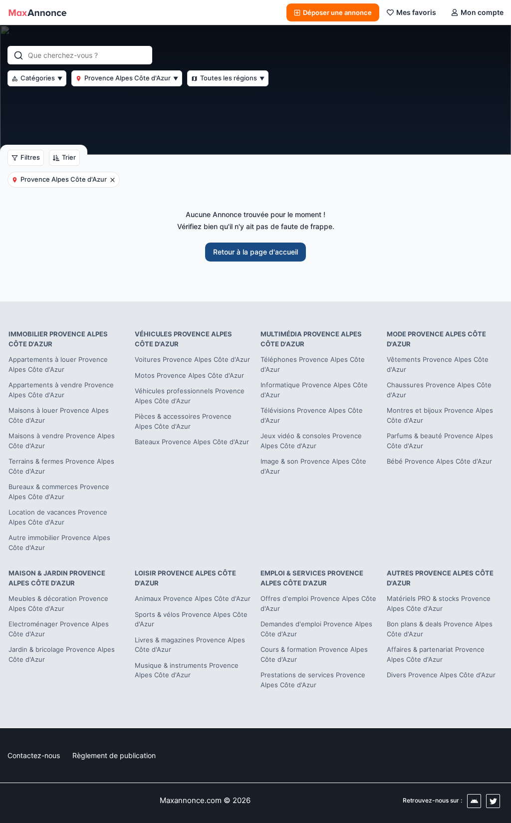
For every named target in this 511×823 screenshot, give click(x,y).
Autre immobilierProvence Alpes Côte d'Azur (59, 542)
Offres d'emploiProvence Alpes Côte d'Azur (318, 603)
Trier (69, 157)
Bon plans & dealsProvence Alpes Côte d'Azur (440, 629)
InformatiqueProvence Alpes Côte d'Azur (314, 390)
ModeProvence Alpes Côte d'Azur (436, 339)
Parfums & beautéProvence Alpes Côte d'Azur (440, 441)
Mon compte (482, 12)
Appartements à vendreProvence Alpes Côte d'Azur (61, 390)
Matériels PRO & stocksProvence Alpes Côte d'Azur (439, 603)
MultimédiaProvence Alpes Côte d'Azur (311, 339)
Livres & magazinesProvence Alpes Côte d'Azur (190, 645)
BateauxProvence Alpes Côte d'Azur (192, 442)
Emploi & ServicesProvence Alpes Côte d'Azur (311, 578)
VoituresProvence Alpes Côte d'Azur (192, 359)
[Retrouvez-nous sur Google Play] (474, 801)
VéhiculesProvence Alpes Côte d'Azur (183, 339)
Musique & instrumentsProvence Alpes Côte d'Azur (187, 670)
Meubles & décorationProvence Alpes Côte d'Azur (58, 603)
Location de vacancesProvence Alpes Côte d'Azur (57, 517)
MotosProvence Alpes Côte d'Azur (189, 375)
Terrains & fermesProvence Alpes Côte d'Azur (61, 466)
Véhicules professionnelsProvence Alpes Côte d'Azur (190, 396)
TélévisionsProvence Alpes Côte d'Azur (311, 415)
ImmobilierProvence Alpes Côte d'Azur (58, 339)
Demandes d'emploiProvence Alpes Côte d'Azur (316, 629)
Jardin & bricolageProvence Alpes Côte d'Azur (61, 654)
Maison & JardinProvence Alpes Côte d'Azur (56, 578)
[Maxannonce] (37, 12)
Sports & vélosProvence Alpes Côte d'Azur (191, 619)
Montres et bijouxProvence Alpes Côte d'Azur (440, 415)
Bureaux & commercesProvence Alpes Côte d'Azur (58, 492)
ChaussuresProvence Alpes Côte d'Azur (439, 390)
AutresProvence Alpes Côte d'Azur (440, 578)
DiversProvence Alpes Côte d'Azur (441, 675)
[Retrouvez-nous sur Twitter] (493, 801)
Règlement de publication (114, 755)
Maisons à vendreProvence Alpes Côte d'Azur (61, 441)
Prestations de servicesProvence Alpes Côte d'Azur (312, 680)
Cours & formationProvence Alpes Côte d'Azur (314, 654)
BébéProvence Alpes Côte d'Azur (439, 461)
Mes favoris (416, 12)
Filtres (30, 157)
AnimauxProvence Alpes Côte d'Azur (193, 598)
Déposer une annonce (337, 12)
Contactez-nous (33, 755)
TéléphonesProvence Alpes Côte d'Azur (312, 364)
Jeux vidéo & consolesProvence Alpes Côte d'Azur (311, 441)
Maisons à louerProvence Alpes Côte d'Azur (58, 415)
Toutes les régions (232, 78)
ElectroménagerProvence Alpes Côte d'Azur (58, 629)
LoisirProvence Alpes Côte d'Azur (185, 578)
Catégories (41, 78)
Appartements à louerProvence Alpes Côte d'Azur (58, 364)
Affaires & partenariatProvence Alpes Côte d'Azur (436, 654)
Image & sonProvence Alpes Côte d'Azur (313, 466)
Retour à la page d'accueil (255, 252)
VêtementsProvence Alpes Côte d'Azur (438, 364)
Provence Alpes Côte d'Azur (131, 78)
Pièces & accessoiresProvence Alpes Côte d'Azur (183, 421)
